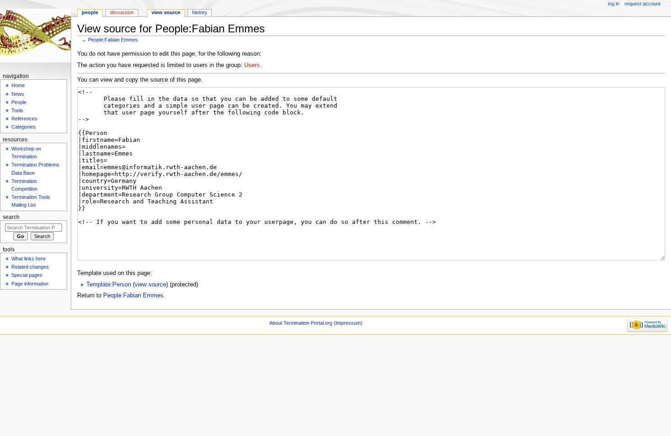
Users (252, 65)
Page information (29, 283)
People (90, 12)
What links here (28, 258)
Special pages (26, 275)
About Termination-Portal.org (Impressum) (315, 323)
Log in (613, 3)
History (199, 12)
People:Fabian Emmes (113, 39)
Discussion (122, 12)
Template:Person (108, 284)
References (24, 118)
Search (11, 217)
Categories (23, 127)
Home (18, 85)
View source (166, 12)
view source (150, 284)
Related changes (30, 267)
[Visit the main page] (35, 35)
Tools (17, 110)
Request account (642, 3)
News (17, 94)
